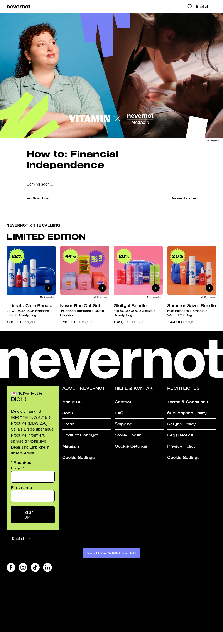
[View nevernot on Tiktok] (35, 567)
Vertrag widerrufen (111, 553)
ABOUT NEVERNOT (83, 388)
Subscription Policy (187, 413)
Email (17, 468)
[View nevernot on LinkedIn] (47, 567)
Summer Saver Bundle (191, 310)
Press (68, 424)
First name (21, 487)
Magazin (70, 446)
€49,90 (128, 322)
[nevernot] (18, 6)
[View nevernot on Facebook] (11, 567)
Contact (123, 402)
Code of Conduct (80, 435)
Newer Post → (184, 198)
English (202, 6)
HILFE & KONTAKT (135, 388)
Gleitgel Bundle (136, 310)
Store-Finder (128, 435)
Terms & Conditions (187, 402)
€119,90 (76, 322)
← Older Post (38, 198)
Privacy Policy (181, 446)
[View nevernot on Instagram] (23, 567)
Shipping (123, 424)
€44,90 (181, 322)
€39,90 (21, 322)
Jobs (67, 413)
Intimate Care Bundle (29, 310)
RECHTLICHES (183, 388)
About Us (72, 402)
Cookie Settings (78, 457)
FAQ (119, 413)
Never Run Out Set (82, 310)
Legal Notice (180, 435)
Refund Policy (181, 424)
